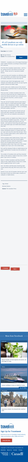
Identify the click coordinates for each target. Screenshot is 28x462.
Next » (15, 269)
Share (21, 57)
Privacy (20, 450)
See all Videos (23, 388)
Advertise (3, 450)
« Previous (5, 268)
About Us (9, 450)
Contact (15, 450)
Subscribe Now (6, 440)
